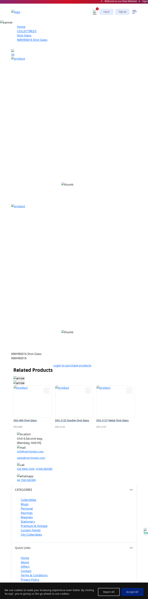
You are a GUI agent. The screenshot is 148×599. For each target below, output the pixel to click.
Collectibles (28, 500)
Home (21, 27)
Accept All (132, 592)
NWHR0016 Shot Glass (32, 40)
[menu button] (134, 11)
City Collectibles (31, 535)
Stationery (28, 522)
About (25, 562)
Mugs (25, 504)
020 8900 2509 (25, 469)
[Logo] (19, 11)
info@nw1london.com (30, 451)
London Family (31, 530)
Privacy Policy (30, 580)
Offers (25, 567)
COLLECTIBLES (26, 31)
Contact (26, 571)
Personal (27, 509)
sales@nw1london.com (31, 458)
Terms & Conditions (34, 575)
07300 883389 (44, 469)
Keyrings (27, 513)
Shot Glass (24, 35)
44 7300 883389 (26, 480)
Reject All (108, 592)
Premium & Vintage (34, 526)
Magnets (27, 517)
